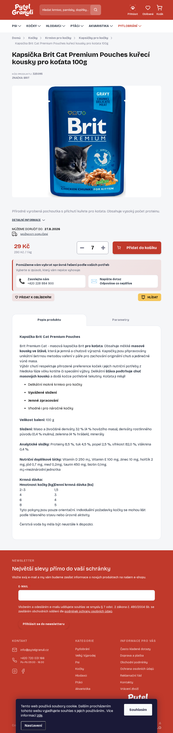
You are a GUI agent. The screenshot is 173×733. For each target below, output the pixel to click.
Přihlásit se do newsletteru (44, 624)
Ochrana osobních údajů (137, 669)
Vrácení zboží (129, 689)
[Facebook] (23, 670)
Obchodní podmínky (134, 662)
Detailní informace (26, 220)
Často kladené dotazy (135, 649)
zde (39, 715)
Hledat (96, 10)
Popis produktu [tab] (49, 320)
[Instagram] (14, 670)
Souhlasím (138, 710)
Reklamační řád (131, 675)
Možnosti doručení (34, 234)
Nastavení (33, 726)
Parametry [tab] (120, 320)
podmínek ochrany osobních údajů (88, 611)
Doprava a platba (132, 655)
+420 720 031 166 (32, 660)
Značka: (21, 77)
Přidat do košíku (142, 247)
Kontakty (126, 682)
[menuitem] (17, 26)
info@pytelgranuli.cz (34, 650)
